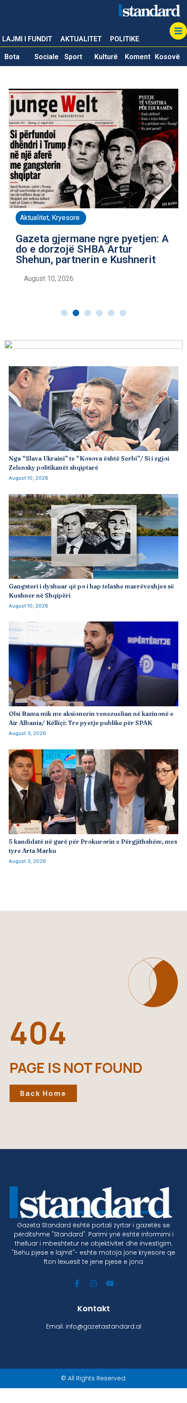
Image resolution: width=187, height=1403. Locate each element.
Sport (73, 57)
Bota (12, 57)
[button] (64, 313)
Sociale (46, 57)
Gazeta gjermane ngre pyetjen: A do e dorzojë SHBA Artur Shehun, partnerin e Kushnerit (92, 249)
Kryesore (66, 218)
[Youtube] (110, 1283)
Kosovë (167, 57)
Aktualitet (34, 218)
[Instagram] (93, 1283)
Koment (137, 57)
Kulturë (106, 57)
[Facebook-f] (77, 1283)
